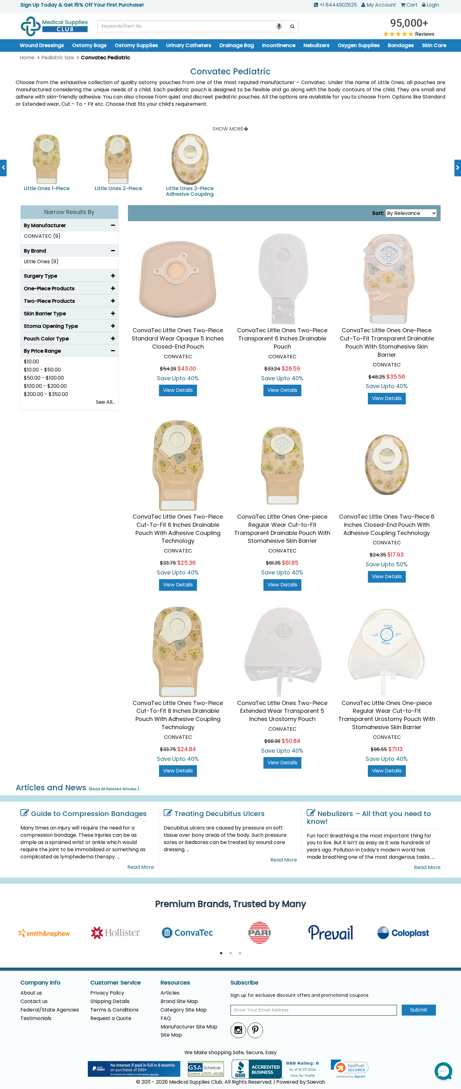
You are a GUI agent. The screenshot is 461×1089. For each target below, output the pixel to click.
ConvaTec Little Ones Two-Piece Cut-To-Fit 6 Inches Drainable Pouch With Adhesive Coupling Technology (178, 529)
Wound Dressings (42, 45)
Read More (140, 867)
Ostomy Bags (89, 45)
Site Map (171, 1034)
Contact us (34, 1001)
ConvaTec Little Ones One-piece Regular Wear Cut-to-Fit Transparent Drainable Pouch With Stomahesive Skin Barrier (282, 529)
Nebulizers (317, 45)
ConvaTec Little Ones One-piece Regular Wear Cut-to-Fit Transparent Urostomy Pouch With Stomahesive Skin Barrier (386, 715)
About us (31, 992)
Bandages (401, 45)
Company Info (40, 983)
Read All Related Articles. (114, 789)
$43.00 (187, 368)
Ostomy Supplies (136, 45)
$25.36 (186, 563)
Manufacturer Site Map (189, 1026)
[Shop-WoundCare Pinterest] (255, 1030)
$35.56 (395, 377)
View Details (178, 390)
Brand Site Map (179, 1001)
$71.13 (395, 749)
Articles (170, 992)
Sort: (378, 213)
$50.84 (291, 741)
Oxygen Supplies (359, 45)
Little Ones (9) (41, 261)
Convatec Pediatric (230, 71)
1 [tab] (221, 953)
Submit (418, 1009)
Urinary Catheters (188, 45)
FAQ (166, 1018)
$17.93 (395, 554)
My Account (381, 4)
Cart (412, 4)
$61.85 (290, 563)
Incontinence (278, 45)
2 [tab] (230, 953)
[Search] (293, 26)
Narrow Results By (69, 212)
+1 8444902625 (338, 4)
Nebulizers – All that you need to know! (369, 818)
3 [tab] (240, 953)
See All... (105, 402)
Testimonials (35, 1018)
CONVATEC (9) (42, 236)
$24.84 (186, 749)
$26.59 (291, 368)
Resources (175, 983)
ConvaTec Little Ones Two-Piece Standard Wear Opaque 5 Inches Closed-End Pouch (178, 338)
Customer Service (115, 983)
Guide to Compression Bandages (89, 814)
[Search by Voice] (279, 26)
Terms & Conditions (114, 1009)
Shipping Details (110, 1001)
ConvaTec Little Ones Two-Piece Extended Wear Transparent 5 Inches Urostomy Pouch (282, 711)
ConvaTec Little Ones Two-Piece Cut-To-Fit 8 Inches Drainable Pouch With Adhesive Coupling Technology (178, 715)
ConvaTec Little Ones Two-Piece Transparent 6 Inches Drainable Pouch (282, 338)
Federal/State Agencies (49, 1009)
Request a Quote (110, 1018)
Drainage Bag (237, 45)
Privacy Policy (107, 992)
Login (433, 4)
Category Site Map (184, 1009)
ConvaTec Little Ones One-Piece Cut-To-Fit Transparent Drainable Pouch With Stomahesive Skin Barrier (387, 342)
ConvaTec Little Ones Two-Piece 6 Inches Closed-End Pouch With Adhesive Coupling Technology (386, 525)
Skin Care (434, 45)
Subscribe (244, 983)
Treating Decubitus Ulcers (219, 814)
